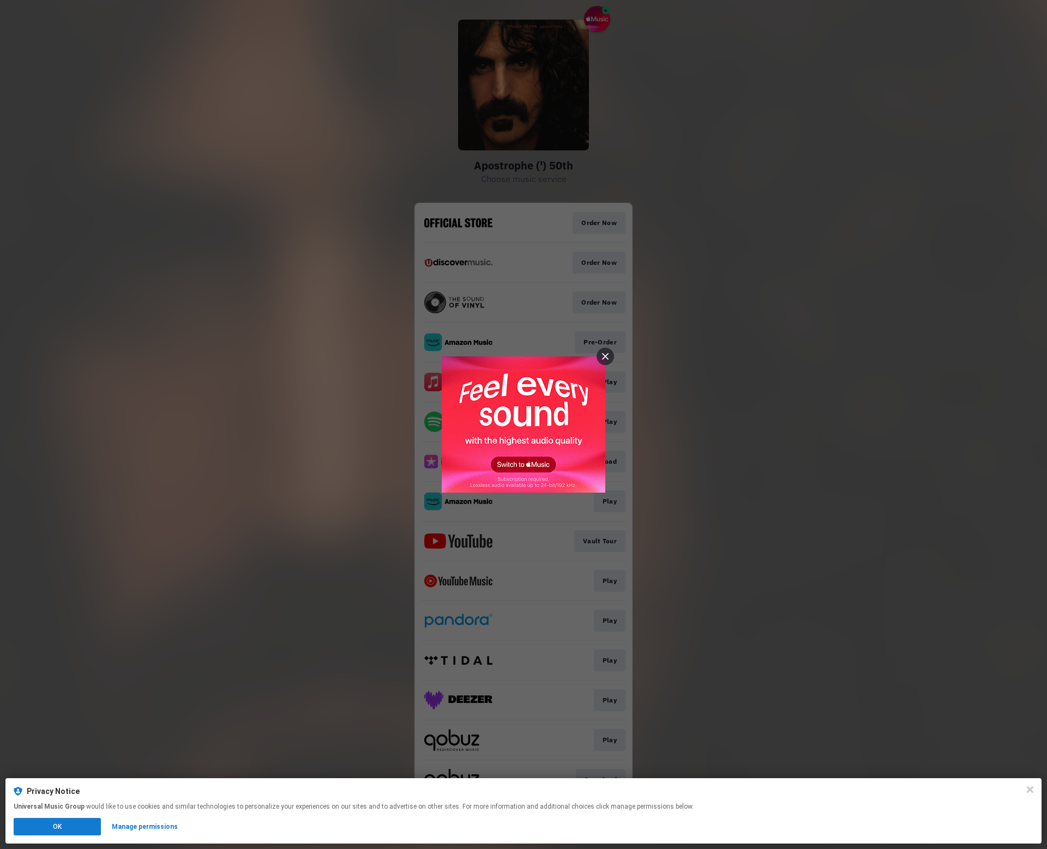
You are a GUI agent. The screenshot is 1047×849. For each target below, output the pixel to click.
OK (57, 826)
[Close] (1030, 789)
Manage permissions (145, 826)
